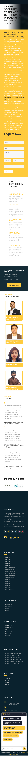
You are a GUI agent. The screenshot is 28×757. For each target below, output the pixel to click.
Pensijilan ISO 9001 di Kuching (13, 657)
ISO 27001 (7, 565)
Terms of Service (13, 754)
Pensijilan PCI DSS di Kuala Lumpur (14, 655)
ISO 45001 (7, 561)
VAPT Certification (9, 577)
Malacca (21, 97)
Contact (7, 682)
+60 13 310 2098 (11, 707)
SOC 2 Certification (10, 567)
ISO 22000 (7, 563)
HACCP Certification (10, 573)
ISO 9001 (7, 557)
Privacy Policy (25, 752)
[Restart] (23, 714)
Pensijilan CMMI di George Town (13, 653)
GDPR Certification (9, 569)
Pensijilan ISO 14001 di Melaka (13, 659)
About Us (7, 678)
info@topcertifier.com (12, 710)
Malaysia (7, 635)
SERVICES (13, 20)
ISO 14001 (7, 559)
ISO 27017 (7, 579)
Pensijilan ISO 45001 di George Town (14, 661)
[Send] (24, 748)
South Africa (8, 633)
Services (7, 680)
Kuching (6, 99)
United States (8, 625)
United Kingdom (9, 627)
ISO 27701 (7, 585)
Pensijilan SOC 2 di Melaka (12, 663)
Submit (8, 171)
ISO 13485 (7, 587)
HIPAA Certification (10, 575)
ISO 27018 (7, 581)
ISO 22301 (7, 583)
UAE (6, 629)
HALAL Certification (10, 589)
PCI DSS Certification (10, 571)
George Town (15, 97)
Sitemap (7, 684)
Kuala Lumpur (7, 97)
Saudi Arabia (8, 631)
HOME (6, 20)
